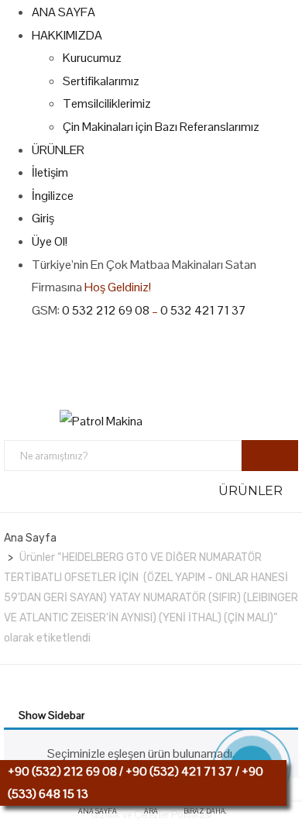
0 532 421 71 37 (203, 310)
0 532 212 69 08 (105, 310)
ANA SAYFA (63, 12)
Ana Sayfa (30, 538)
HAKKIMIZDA (67, 35)
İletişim (50, 172)
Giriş (43, 218)
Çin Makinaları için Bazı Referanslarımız (161, 127)
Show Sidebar (50, 715)
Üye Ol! (49, 241)
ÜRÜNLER (58, 150)
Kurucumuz (92, 58)
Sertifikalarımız (101, 81)
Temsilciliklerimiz (107, 103)
